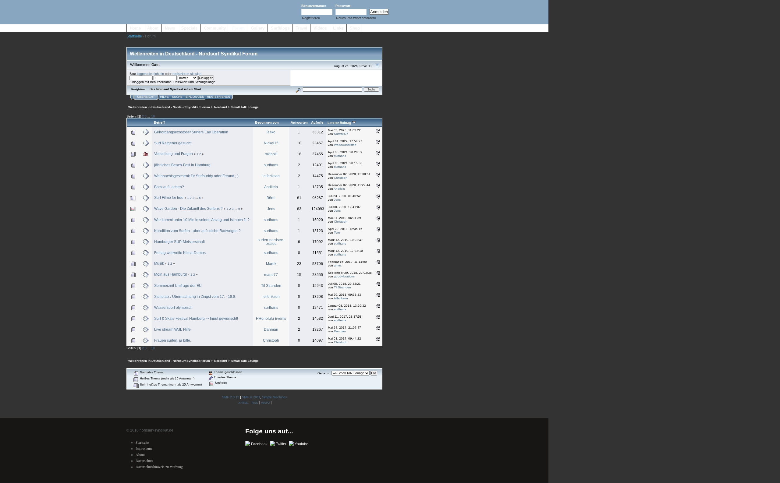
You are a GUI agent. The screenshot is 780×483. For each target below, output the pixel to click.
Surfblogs (280, 28)
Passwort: (343, 6)
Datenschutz (144, 460)
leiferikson (271, 176)
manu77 (271, 275)
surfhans (340, 155)
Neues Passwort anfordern (356, 18)
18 (153, 116)
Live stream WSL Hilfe (172, 329)
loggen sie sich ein (150, 74)
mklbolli (271, 154)
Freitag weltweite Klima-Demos (180, 253)
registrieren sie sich (186, 74)
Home (135, 28)
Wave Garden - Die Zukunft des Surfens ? (188, 208)
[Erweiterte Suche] (298, 89)
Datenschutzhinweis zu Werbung (159, 466)
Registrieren (311, 18)
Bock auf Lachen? (169, 187)
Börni (271, 198)
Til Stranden (271, 286)
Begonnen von (267, 122)
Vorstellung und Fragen (173, 154)
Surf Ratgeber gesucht (172, 143)
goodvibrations (344, 276)
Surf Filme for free (168, 198)
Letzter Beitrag (340, 123)
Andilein (271, 187)
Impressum (144, 448)
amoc (338, 265)
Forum (238, 28)
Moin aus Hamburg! (170, 274)
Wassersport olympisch (173, 307)
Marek (271, 264)
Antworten (299, 122)
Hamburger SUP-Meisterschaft (179, 242)
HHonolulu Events (271, 318)
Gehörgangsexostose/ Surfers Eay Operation (191, 132)
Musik (159, 263)
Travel (301, 28)
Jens (337, 199)
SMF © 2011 (251, 397)
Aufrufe (317, 122)
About (152, 28)
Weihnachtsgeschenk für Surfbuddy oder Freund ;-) (196, 176)
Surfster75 (341, 134)
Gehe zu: (324, 373)
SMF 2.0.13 (230, 397)
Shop (355, 28)
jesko (271, 132)
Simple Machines (274, 397)
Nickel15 (271, 143)
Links (338, 28)
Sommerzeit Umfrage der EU (178, 286)
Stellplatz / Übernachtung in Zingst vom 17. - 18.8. (195, 296)
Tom (337, 232)
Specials (189, 28)
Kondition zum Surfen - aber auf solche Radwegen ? (197, 231)
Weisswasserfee (345, 144)
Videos (320, 28)
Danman (271, 329)
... (149, 116)
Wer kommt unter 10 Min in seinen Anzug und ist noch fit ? (202, 220)
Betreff (159, 122)
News (170, 28)
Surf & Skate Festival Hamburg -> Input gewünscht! (196, 318)
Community (215, 28)
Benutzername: (313, 6)
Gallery (257, 28)
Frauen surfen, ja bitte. (172, 340)
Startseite (134, 36)
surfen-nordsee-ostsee (271, 242)
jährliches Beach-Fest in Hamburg (182, 165)
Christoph (340, 177)
